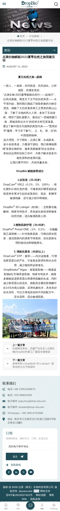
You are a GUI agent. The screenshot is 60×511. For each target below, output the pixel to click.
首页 (22, 36)
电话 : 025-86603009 (20, 395)
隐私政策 (35, 499)
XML (24, 499)
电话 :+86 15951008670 (21, 389)
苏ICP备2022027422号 (19, 495)
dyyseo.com (25, 491)
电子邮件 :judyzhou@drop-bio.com (27, 401)
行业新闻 (34, 36)
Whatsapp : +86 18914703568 (25, 413)
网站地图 (41, 495)
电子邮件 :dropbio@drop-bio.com (26, 407)
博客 (51, 495)
